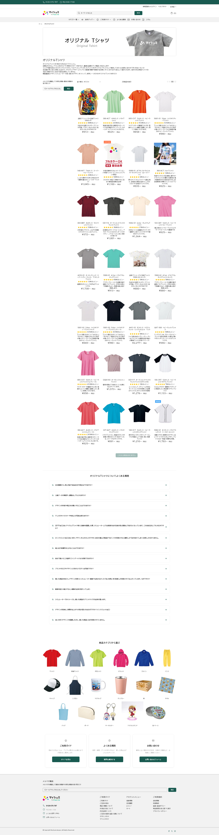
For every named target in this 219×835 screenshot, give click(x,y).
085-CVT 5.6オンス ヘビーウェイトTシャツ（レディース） (88, 381)
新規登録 (146, 6)
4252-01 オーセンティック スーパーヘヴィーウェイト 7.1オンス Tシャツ (88, 277)
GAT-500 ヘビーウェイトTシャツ (165, 328)
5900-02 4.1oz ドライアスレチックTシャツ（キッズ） (165, 276)
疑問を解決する (109, 759)
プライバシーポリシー (160, 811)
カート (128, 808)
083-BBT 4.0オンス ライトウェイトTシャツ (88, 224)
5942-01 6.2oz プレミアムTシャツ (139, 224)
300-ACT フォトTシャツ (165, 170)
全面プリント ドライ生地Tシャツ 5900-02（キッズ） (139, 276)
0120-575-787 (52, 2)
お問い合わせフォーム (153, 759)
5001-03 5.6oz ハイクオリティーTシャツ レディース (113, 328)
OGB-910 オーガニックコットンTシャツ (114, 381)
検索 (138, 13)
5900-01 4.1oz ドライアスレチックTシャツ (113, 276)
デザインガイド (104, 816)
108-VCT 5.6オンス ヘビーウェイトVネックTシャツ (139, 431)
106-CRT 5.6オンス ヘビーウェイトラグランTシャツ (165, 381)
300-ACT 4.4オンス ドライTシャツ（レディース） (88, 431)
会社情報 (156, 800)
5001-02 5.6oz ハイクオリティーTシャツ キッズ (88, 328)
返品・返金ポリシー (159, 806)
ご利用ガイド (104, 800)
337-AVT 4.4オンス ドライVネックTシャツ (113, 431)
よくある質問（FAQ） (53, 813)
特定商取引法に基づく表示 (162, 808)
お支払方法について (106, 808)
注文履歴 (129, 803)
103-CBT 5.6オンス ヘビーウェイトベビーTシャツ (165, 224)
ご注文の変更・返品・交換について (111, 814)
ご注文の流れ (104, 803)
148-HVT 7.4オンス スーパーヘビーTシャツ (88, 171)
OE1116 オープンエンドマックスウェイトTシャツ (114, 224)
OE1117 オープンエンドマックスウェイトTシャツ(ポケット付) (139, 381)
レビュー (129, 806)
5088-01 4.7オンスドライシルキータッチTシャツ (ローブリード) (139, 172)
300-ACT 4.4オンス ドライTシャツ (113, 119)
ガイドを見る (66, 759)
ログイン (154, 6)
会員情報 (129, 800)
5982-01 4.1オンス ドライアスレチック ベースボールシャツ (165, 431)
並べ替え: (80, 82)
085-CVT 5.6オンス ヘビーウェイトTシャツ (139, 119)
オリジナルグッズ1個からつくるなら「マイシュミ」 (51, 13)
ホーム (40, 23)
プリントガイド (104, 819)
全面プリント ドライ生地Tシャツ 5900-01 (88, 119)
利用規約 (156, 803)
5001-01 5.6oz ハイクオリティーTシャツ (165, 119)
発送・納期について (106, 806)
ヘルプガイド (162, 6)
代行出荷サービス (105, 811)
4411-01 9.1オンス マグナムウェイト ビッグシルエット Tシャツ (139, 329)
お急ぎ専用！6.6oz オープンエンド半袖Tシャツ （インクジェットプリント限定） (114, 172)
